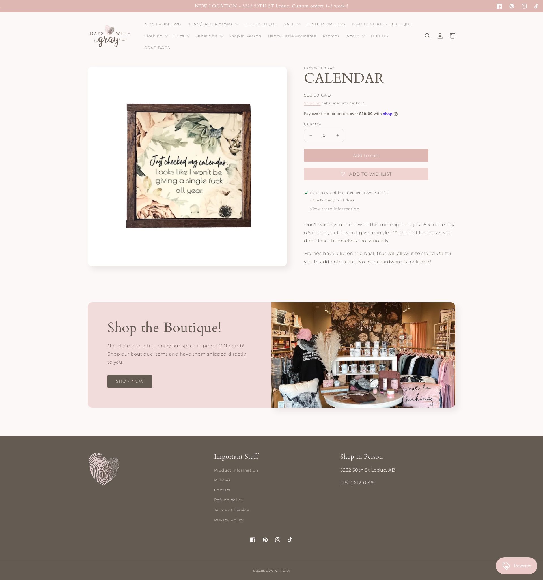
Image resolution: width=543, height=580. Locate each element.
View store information (334, 208)
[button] (212, 24)
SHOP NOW (130, 381)
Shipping (312, 103)
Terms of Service (231, 510)
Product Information (236, 470)
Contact (222, 490)
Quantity (312, 124)
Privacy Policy (229, 520)
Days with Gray (278, 570)
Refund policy (228, 499)
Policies (222, 480)
